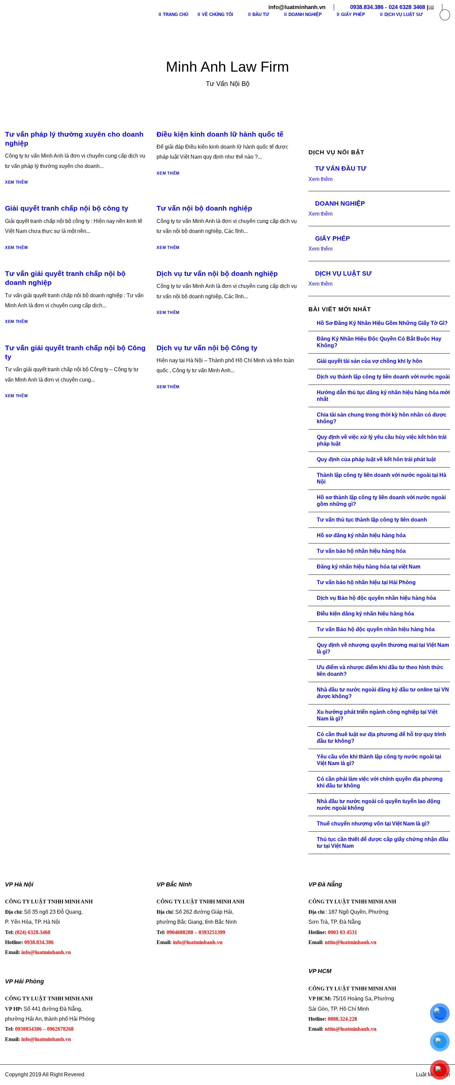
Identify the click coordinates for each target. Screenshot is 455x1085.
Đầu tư (260, 14)
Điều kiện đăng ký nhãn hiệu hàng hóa (365, 613)
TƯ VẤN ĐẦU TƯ (340, 168)
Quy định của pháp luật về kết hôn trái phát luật (376, 459)
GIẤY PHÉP (332, 238)
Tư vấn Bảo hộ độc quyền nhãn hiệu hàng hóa (376, 629)
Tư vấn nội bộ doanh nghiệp (204, 208)
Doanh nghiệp (305, 14)
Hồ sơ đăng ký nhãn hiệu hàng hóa (361, 535)
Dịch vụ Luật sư (403, 14)
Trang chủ (175, 14)
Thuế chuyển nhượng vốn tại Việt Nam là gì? (373, 823)
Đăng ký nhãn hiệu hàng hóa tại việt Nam (368, 566)
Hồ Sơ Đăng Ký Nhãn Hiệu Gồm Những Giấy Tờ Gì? (382, 323)
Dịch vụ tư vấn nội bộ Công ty (207, 348)
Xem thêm (16, 182)
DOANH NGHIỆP (340, 203)
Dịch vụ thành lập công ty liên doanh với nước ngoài (383, 377)
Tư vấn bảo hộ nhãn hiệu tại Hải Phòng (366, 582)
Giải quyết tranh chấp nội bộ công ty (66, 208)
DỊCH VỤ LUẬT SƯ (343, 273)
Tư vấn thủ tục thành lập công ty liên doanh (372, 520)
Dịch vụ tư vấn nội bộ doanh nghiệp (217, 273)
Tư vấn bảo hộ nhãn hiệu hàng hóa (361, 551)
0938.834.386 (366, 7)
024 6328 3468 (407, 7)
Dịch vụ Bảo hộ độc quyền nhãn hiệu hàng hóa (376, 598)
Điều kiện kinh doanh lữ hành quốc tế (220, 134)
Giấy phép (353, 14)
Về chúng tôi (217, 14)
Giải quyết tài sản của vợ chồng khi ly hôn (369, 361)
